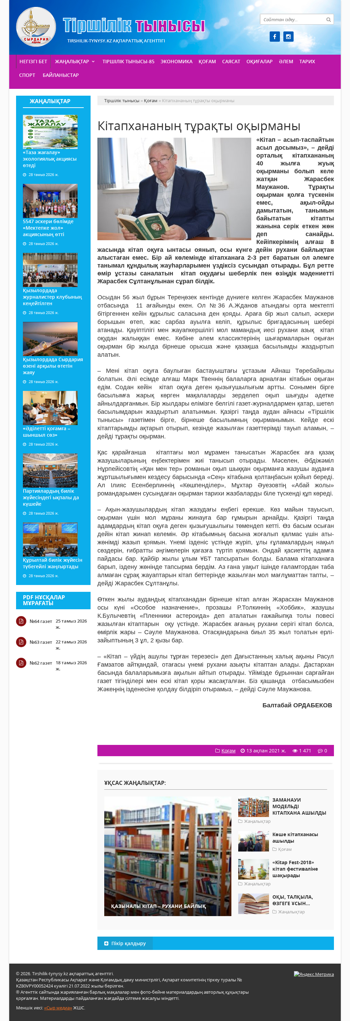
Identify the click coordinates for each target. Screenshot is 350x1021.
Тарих (307, 61)
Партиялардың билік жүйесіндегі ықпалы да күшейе (51, 497)
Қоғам (207, 61)
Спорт (27, 75)
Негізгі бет (33, 61)
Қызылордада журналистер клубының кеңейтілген (52, 297)
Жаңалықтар (72, 61)
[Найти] (328, 19)
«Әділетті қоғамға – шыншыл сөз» (46, 431)
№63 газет (41, 642)
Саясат (231, 61)
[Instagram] (288, 36)
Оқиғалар (259, 61)
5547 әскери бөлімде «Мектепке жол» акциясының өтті (48, 227)
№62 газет (41, 663)
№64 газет (41, 621)
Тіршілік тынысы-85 (128, 61)
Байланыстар (61, 75)
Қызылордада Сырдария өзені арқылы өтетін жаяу (53, 366)
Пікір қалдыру (128, 943)
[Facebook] (275, 36)
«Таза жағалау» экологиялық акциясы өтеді (50, 158)
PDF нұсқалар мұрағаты (44, 600)
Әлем (286, 61)
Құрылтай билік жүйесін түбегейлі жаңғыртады (52, 563)
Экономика (176, 61)
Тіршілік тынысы (110, 27)
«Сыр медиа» (58, 1008)
